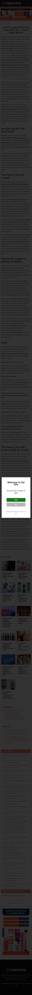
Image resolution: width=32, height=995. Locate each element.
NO (16, 504)
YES (16, 500)
